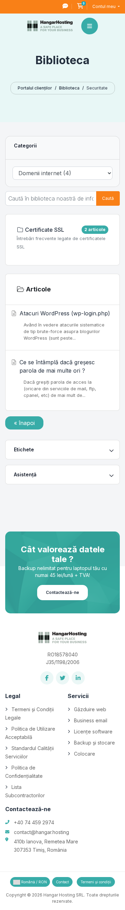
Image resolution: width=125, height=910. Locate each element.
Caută (108, 198)
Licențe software (93, 731)
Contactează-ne (62, 592)
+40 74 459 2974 (34, 822)
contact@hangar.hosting (41, 832)
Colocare (84, 754)
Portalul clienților (35, 88)
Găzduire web (90, 709)
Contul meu (104, 6)
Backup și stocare (94, 743)
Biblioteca (69, 88)
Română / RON (33, 882)
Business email (90, 720)
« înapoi (24, 422)
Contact (62, 882)
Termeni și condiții (96, 882)
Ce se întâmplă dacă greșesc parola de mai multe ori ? (57, 378)
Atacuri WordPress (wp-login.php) (64, 325)
